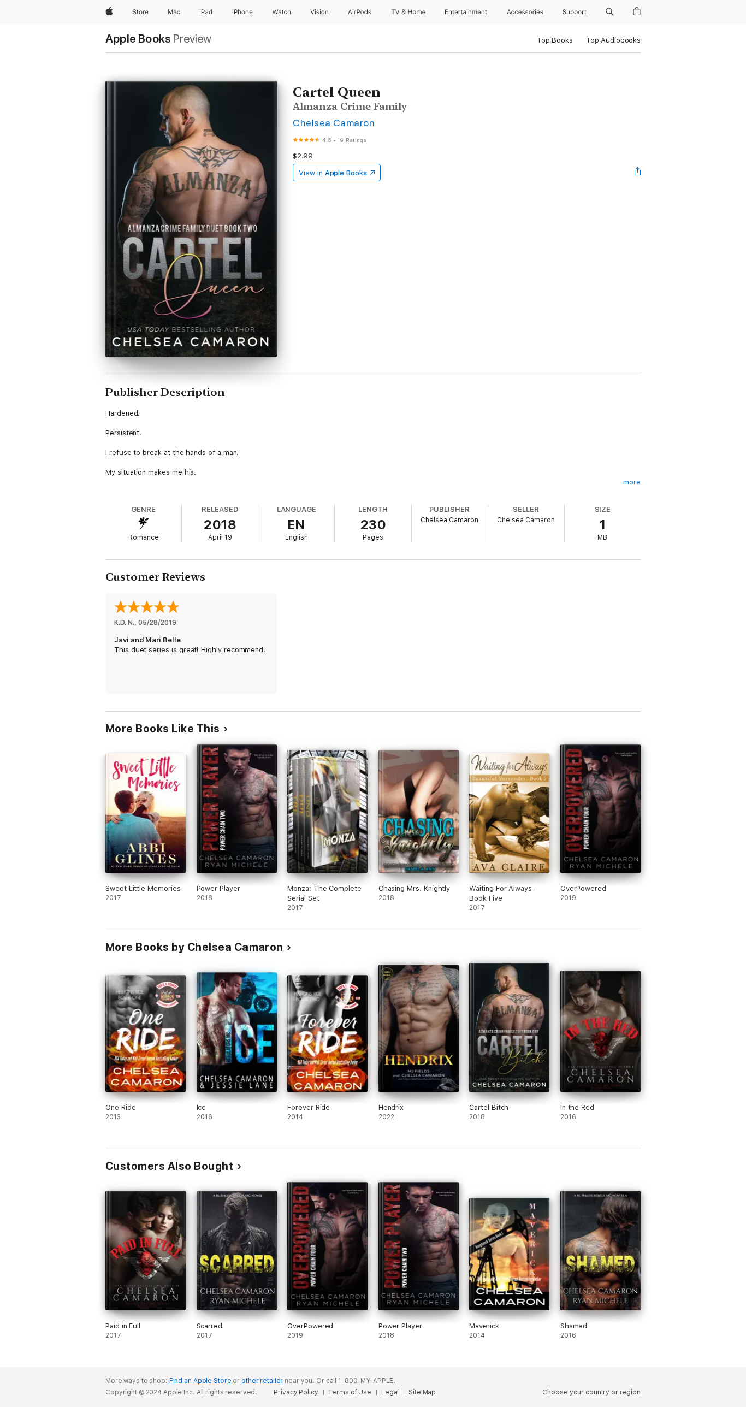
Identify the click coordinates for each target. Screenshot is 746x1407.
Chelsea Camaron (334, 122)
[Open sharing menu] (638, 172)
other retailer (262, 1381)
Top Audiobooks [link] (613, 40)
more (632, 482)
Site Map (422, 1392)
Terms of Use (349, 1392)
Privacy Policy (296, 1392)
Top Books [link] (555, 40)
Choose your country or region (591, 1392)
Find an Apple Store (200, 1381)
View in (333, 173)
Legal (390, 1392)
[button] (609, 12)
